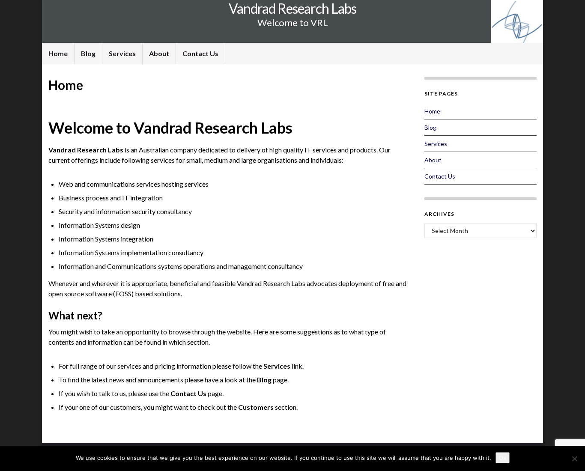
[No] (574, 458)
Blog (88, 53)
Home (58, 53)
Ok (502, 457)
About (159, 53)
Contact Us (200, 53)
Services (122, 53)
